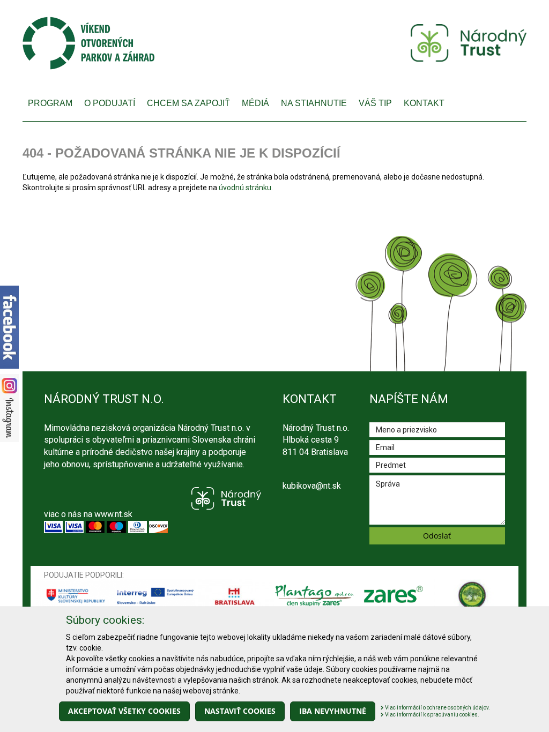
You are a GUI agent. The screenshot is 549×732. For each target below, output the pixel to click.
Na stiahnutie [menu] (314, 103)
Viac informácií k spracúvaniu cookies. (431, 715)
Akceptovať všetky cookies (124, 711)
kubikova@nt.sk (312, 486)
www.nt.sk (113, 514)
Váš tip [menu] (375, 103)
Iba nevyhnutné (332, 711)
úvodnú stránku (245, 187)
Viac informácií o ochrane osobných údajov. (437, 708)
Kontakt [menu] (424, 103)
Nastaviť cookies (240, 711)
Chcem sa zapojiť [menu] (188, 103)
